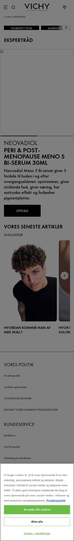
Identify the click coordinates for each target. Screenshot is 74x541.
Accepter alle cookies (37, 509)
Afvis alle (37, 521)
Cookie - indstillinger (37, 533)
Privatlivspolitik (56, 500)
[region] (37, 502)
